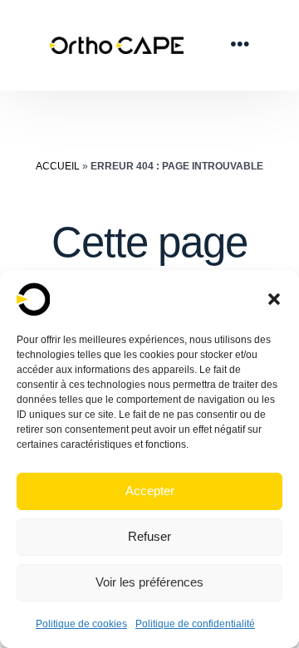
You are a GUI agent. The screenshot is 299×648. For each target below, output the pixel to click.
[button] (274, 299)
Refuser (149, 536)
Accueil (58, 166)
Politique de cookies (81, 624)
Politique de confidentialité (195, 624)
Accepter (149, 491)
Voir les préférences (149, 582)
